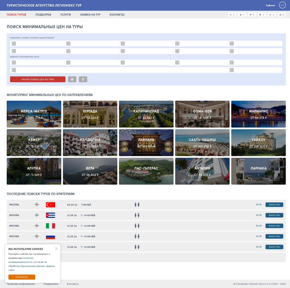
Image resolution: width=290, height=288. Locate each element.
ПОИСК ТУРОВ (16, 14)
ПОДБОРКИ (43, 14)
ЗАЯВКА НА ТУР (90, 14)
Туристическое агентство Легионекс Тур (44, 5)
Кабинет (270, 5)
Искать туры (274, 204)
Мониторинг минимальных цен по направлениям (50, 94)
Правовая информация (21, 284)
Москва (14, 204)
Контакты (73, 284)
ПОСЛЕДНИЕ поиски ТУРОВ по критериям (41, 193)
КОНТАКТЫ (117, 14)
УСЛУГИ (65, 14)
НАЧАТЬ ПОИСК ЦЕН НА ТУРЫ (37, 79)
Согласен (22, 277)
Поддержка (51, 284)
